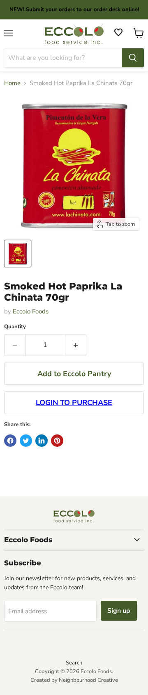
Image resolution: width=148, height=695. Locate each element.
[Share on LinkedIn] (41, 440)
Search (74, 663)
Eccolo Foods (31, 311)
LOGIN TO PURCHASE (74, 403)
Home (12, 83)
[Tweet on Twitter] (26, 440)
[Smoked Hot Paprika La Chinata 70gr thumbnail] (18, 253)
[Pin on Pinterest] (57, 440)
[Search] (133, 57)
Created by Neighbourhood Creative (74, 680)
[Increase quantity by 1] (75, 345)
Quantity (15, 327)
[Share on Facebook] (10, 440)
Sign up (118, 610)
